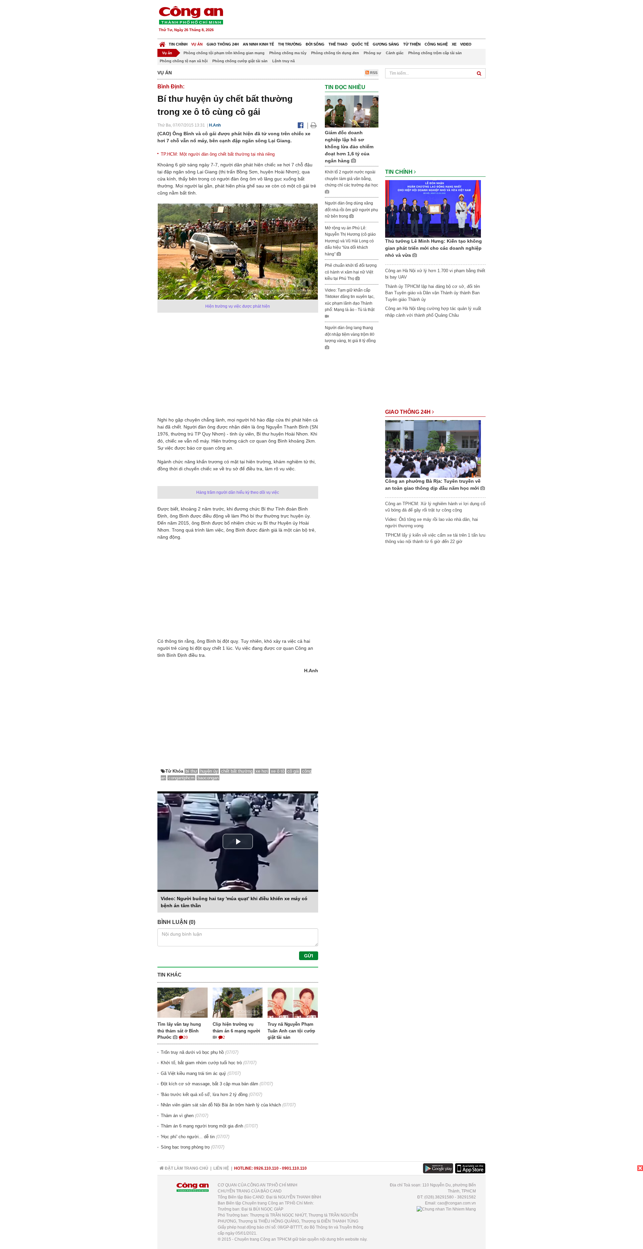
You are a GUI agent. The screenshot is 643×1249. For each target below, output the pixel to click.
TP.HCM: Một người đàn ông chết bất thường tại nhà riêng (218, 154)
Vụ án (197, 44)
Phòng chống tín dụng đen (335, 53)
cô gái (293, 771)
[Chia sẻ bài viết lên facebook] (300, 125)
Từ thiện (412, 44)
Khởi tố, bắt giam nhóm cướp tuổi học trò (201, 1062)
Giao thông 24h (223, 44)
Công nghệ (436, 44)
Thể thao (338, 44)
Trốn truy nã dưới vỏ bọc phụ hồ (192, 1052)
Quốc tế (360, 44)
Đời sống (315, 44)
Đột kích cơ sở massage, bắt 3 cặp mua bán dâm (209, 1083)
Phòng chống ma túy (287, 53)
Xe (454, 44)
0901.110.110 (294, 1168)
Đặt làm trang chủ (186, 1168)
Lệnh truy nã (283, 61)
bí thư (191, 771)
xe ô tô (277, 771)
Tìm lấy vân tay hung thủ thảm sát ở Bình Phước (179, 1031)
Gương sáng (386, 44)
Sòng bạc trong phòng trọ (185, 1147)
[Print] (313, 125)
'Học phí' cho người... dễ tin (188, 1136)
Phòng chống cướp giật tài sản (240, 61)
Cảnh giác (395, 53)
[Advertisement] (364, 20)
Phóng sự (372, 53)
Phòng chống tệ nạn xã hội (184, 61)
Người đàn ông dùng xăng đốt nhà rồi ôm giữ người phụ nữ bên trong (351, 210)
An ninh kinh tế (258, 44)
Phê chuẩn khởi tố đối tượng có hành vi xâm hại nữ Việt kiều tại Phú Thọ (351, 272)
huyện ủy (209, 771)
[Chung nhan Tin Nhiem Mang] (446, 1209)
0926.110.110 (266, 1168)
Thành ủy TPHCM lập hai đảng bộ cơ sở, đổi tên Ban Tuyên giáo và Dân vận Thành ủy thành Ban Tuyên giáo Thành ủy (432, 293)
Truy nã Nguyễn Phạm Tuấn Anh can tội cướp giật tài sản (291, 1031)
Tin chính (178, 44)
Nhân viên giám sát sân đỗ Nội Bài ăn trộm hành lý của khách (221, 1104)
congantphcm (181, 777)
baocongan (208, 777)
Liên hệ (221, 1168)
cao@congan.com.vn (456, 1203)
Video (466, 44)
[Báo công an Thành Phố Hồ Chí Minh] (190, 14)
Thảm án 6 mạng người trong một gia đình (202, 1125)
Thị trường (290, 44)
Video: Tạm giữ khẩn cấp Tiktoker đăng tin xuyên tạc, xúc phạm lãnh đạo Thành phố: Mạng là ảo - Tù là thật (349, 300)
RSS (373, 73)
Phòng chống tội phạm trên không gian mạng (224, 53)
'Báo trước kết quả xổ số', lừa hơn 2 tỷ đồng (204, 1094)
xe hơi (262, 771)
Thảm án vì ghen (177, 1115)
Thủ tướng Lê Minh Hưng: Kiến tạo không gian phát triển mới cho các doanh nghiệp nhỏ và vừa (433, 248)
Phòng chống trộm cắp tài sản (435, 53)
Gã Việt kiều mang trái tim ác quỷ (193, 1073)
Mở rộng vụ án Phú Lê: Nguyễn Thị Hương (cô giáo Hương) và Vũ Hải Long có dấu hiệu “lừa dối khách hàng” (350, 241)
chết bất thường (237, 771)
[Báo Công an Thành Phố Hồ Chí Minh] (162, 42)
